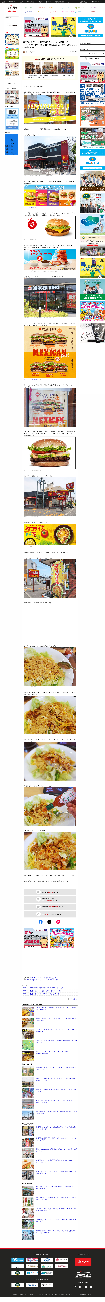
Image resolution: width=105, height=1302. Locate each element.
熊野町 (46, 978)
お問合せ (47, 1294)
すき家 (26, 546)
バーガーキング (49, 980)
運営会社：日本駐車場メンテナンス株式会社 (24, 1294)
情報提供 (40, 1294)
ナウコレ (57, 980)
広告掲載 (54, 1294)
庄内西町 (51, 978)
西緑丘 (57, 978)
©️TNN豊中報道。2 (85, 1294)
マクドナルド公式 (28, 207)
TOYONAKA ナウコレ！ (37, 978)
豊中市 (29, 980)
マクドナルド (40, 980)
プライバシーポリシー (72, 1294)
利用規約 (61, 1294)
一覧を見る (73, 999)
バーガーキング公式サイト (30, 379)
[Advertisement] (36, 960)
